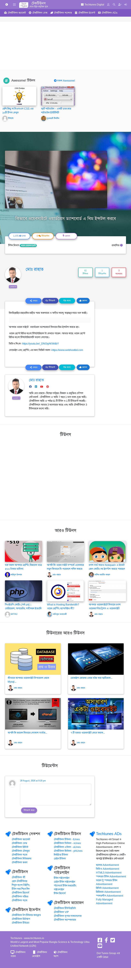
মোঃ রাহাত (34, 269)
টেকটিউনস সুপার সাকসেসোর (67, 916)
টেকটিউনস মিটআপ (21, 919)
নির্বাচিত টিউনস (61, 854)
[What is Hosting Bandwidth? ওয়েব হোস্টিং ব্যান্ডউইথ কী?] (65, 590)
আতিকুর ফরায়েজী (60, 614)
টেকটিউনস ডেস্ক (19, 843)
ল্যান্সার (63, 12)
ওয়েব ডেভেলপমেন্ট (28, 245)
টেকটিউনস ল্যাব (19, 854)
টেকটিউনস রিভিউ (20, 847)
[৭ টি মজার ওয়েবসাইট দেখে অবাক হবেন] (96, 714)
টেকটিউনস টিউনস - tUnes (67, 839)
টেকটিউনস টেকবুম (21, 851)
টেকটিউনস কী (18, 877)
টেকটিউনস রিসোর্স (20, 892)
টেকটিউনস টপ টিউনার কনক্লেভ (26, 915)
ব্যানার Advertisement (107, 865)
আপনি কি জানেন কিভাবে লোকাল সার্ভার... (27, 732)
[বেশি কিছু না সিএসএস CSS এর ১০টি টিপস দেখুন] (19, 96)
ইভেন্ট (86, 12)
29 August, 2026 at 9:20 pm (33, 780)
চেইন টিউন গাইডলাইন (64, 881)
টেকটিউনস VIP (61, 912)
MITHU (14, 614)
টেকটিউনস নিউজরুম (21, 858)
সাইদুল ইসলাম (16, 574)
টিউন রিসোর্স (60, 893)
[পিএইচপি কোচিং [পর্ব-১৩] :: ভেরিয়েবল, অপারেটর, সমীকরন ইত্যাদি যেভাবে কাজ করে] (23, 594)
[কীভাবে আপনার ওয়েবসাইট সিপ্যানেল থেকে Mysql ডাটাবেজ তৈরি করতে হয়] (33, 659)
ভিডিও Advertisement (107, 868)
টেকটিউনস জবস (19, 862)
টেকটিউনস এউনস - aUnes (67, 847)
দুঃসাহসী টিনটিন (53, 118)
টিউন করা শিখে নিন (21, 888)
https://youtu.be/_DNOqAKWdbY (40, 343)
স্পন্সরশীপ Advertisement (109, 895)
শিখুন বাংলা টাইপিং (21, 885)
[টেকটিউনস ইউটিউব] (100, 946)
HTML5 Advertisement (108, 872)
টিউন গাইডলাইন (61, 878)
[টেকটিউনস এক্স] (112, 941)
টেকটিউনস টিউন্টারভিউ (65, 908)
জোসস (84, 300)
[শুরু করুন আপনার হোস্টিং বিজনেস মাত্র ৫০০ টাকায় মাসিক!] (23, 551)
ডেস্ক (39, 12)
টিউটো (10, 118)
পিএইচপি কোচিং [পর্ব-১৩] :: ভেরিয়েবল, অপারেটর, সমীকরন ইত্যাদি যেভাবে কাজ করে (23, 608)
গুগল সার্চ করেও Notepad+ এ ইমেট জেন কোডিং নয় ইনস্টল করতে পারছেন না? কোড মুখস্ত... (107, 568)
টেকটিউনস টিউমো (20, 922)
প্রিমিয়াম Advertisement (108, 892)
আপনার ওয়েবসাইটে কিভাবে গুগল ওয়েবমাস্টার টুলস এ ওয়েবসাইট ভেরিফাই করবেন (105, 608)
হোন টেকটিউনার (19, 881)
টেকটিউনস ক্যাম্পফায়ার (65, 919)
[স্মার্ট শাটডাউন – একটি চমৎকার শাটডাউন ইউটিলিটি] (58, 96)
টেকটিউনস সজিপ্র (20, 896)
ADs (109, 12)
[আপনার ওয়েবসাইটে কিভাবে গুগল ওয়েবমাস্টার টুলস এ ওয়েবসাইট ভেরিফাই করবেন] (107, 590)
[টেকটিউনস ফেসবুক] (100, 941)
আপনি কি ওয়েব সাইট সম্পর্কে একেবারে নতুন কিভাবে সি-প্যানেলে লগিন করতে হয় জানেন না (65, 568)
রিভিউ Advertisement (107, 888)
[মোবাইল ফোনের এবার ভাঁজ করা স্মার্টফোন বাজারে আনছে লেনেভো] (96, 659)
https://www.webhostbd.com (67, 350)
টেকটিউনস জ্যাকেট (21, 839)
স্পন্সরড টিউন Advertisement (111, 876)
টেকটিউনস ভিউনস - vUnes (67, 843)
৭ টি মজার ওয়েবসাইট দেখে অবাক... (88, 732)
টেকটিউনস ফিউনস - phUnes (68, 851)
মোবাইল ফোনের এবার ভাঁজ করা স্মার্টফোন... (91, 678)
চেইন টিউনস (60, 858)
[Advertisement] (65, 45)
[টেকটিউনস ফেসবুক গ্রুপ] (106, 941)
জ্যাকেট (17, 12)
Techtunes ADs (109, 833)
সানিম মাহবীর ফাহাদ (102, 574)
